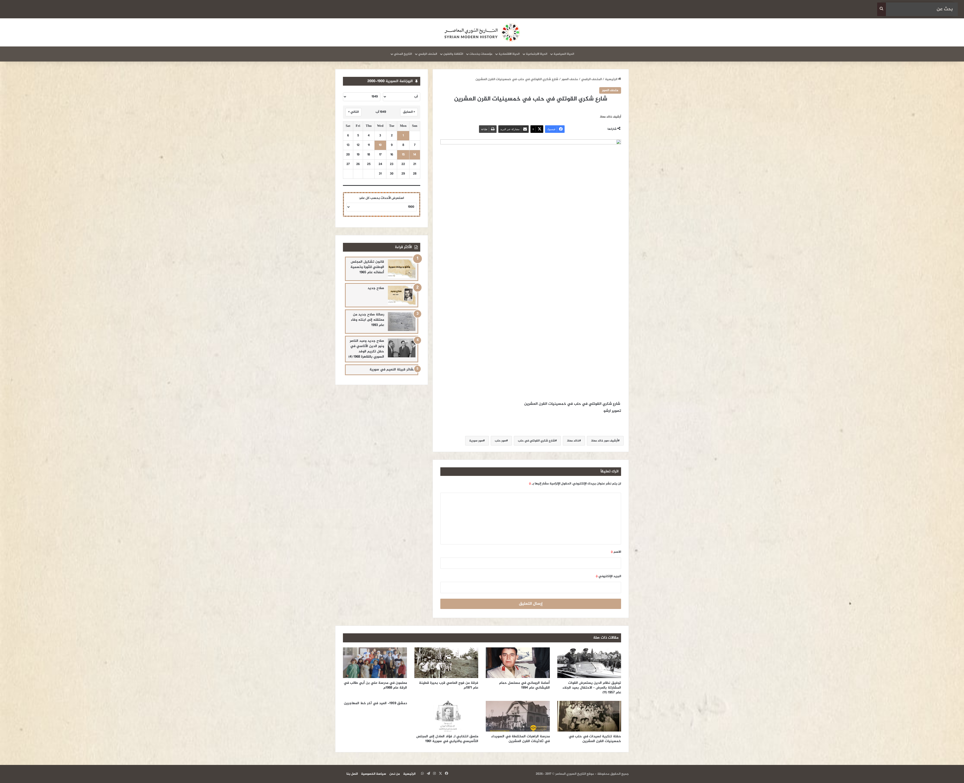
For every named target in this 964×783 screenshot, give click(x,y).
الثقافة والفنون (453, 54)
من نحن (394, 774)
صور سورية (476, 440)
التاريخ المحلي (403, 54)
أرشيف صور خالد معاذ (604, 440)
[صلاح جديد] (401, 295)
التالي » (353, 112)
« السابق (409, 112)
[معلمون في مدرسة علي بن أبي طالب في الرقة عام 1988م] (375, 662)
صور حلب (500, 440)
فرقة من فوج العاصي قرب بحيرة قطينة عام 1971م (448, 685)
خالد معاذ (573, 440)
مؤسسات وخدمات (480, 54)
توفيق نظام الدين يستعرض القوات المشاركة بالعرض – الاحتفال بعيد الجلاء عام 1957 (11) (592, 687)
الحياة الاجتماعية (536, 54)
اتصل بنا (352, 774)
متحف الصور (570, 79)
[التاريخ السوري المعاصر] (482, 32)
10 (380, 145)
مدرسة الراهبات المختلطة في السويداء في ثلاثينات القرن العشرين (520, 739)
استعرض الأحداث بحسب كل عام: (381, 198)
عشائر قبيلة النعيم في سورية (392, 369)
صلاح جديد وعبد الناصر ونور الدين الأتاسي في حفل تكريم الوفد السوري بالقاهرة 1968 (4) (366, 349)
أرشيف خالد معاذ (610, 116)
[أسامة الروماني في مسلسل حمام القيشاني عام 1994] (518, 662)
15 (403, 154)
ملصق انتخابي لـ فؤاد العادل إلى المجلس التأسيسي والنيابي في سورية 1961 (447, 739)
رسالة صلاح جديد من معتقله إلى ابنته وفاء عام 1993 (367, 320)
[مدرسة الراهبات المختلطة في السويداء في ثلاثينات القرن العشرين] (518, 716)
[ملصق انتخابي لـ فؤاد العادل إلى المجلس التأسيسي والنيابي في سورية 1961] (446, 716)
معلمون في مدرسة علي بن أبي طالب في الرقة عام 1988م (375, 685)
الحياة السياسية (564, 54)
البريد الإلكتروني (608, 576)
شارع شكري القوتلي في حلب (536, 440)
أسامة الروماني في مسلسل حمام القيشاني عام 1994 (524, 685)
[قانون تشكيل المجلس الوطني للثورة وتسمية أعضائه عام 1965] (401, 268)
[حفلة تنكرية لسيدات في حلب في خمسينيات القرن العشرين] (589, 716)
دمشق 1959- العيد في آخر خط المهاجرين (375, 703)
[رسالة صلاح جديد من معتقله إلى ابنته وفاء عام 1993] (401, 321)
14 (414, 154)
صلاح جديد (376, 288)
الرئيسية (611, 79)
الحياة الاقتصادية (509, 54)
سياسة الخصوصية (373, 774)
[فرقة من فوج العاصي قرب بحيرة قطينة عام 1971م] (446, 662)
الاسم (616, 552)
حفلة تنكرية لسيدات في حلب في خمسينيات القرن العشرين (595, 739)
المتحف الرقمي (427, 54)
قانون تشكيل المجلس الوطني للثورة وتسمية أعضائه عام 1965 (367, 267)
